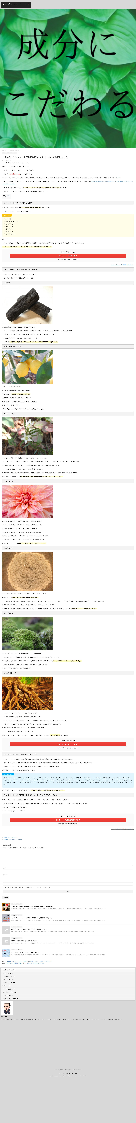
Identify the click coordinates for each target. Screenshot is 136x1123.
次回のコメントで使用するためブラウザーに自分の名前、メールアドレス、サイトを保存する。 (28, 887)
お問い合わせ (68, 1069)
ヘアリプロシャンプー (7, 995)
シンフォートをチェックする (67, 744)
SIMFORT (6, 839)
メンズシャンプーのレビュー (10, 837)
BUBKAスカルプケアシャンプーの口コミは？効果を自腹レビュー (28, 929)
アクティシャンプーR (7, 973)
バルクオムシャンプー (7, 979)
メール (5, 874)
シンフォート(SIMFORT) (8, 982)
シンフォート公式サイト (67, 256)
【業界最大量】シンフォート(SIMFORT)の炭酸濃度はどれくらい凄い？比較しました (29, 961)
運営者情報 (60, 1069)
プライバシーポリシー (77, 1069)
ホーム (55, 1069)
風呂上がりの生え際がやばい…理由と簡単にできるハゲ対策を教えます (25, 963)
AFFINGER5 (84, 1076)
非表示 (8, 196)
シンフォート (19, 839)
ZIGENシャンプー (6, 986)
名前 (4, 868)
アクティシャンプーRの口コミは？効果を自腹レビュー (26, 952)
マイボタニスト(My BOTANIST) (10, 998)
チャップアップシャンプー (9, 989)
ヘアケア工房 (117, 177)
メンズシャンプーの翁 (68, 1073)
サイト (4, 881)
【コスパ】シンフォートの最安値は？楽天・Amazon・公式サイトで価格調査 (32, 906)
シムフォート (12, 839)
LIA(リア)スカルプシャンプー (9, 992)
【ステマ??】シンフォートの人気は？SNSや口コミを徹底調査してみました (31, 918)
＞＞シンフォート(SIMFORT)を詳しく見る (122, 265)
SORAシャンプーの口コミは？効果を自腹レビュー (24, 941)
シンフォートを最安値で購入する (67, 820)
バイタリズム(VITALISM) (8, 976)
